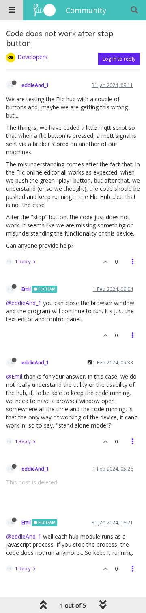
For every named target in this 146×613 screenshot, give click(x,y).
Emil (26, 289)
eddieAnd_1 (35, 85)
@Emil (14, 376)
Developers (32, 57)
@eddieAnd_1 (23, 303)
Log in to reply (119, 58)
